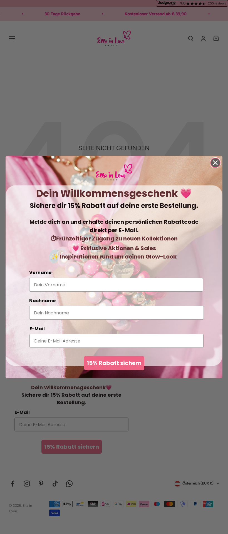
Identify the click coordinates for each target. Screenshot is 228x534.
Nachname (42, 300)
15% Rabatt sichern (114, 363)
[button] (114, 172)
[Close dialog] (215, 163)
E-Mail (37, 329)
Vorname (40, 272)
